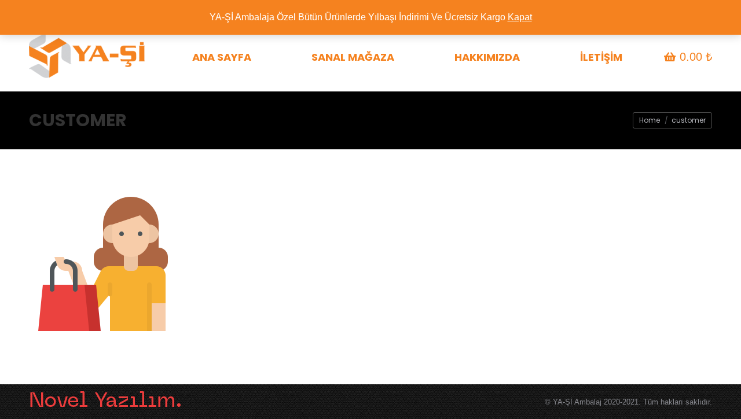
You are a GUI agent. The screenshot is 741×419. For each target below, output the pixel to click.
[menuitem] (221, 57)
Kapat (520, 17)
